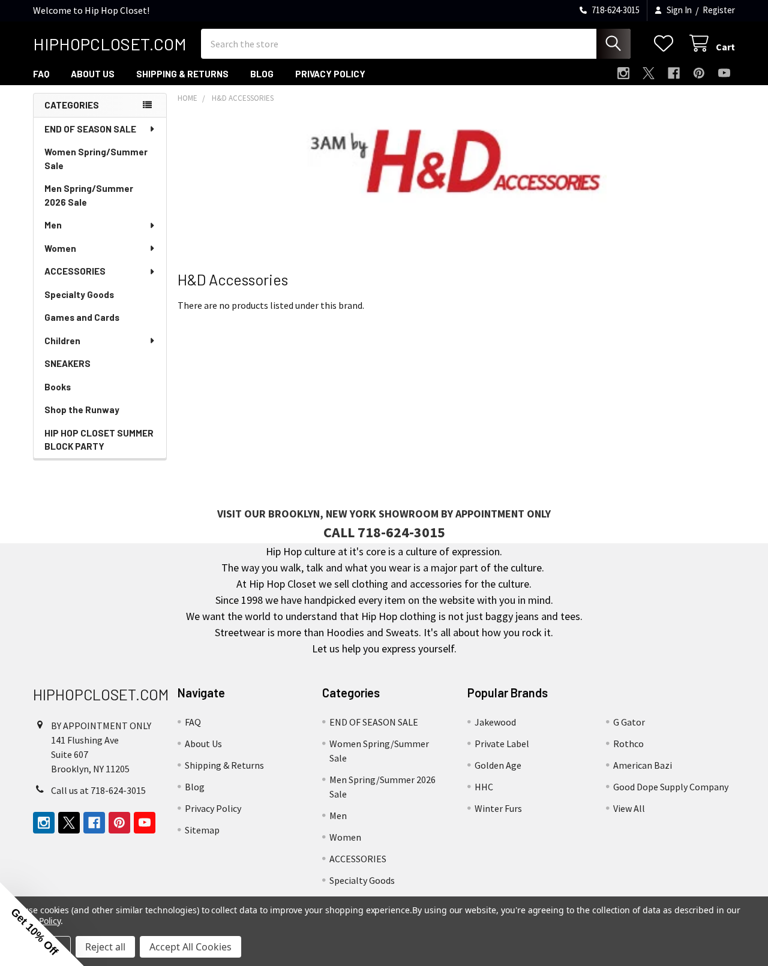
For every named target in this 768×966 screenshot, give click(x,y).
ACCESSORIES (75, 271)
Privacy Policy (330, 73)
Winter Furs (498, 808)
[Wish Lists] (666, 43)
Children (62, 340)
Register (719, 10)
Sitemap (202, 830)
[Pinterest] (699, 73)
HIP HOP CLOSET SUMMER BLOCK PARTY (99, 440)
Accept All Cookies (190, 946)
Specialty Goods (79, 294)
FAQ (41, 73)
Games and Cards (81, 317)
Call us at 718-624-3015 (98, 790)
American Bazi (642, 765)
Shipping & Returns (182, 73)
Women (60, 248)
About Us (93, 73)
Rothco (628, 744)
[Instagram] (623, 73)
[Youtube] (724, 73)
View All (629, 808)
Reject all (105, 946)
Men (53, 224)
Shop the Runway (81, 409)
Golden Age (498, 765)
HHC (484, 787)
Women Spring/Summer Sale (96, 158)
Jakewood (495, 722)
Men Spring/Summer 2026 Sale (88, 195)
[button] (42, 924)
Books (57, 386)
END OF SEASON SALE (90, 129)
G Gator (629, 722)
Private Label (502, 744)
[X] (648, 73)
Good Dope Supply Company (670, 787)
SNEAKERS (67, 363)
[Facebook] (674, 73)
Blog (262, 73)
